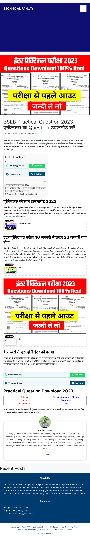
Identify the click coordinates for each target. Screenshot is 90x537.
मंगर (20, 267)
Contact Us (26, 527)
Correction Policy (40, 527)
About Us (15, 527)
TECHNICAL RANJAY (18, 8)
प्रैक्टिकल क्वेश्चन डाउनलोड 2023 (17, 185)
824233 (12, 510)
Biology (75, 397)
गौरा (20, 339)
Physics (57, 397)
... (47, 453)
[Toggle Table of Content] (43, 181)
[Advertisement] (45, 35)
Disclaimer (54, 527)
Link (66, 403)
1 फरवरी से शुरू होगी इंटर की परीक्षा (18, 191)
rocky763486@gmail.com (21, 513)
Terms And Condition (63, 529)
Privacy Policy (46, 529)
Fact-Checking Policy (70, 527)
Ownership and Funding (28, 529)
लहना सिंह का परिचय (25, 224)
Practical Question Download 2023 (22, 194)
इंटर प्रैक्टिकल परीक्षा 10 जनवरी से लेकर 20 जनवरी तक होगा (26, 188)
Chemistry (66, 397)
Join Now (38, 166)
